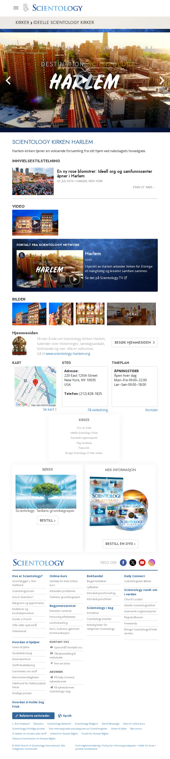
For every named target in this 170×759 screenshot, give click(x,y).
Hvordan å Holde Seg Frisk (28, 704)
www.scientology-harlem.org (68, 353)
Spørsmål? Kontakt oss (67, 647)
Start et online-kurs (134, 723)
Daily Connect (134, 576)
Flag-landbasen (133, 617)
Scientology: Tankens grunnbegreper (45, 510)
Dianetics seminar (61, 611)
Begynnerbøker (96, 581)
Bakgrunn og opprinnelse (28, 603)
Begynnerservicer (63, 606)
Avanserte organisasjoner (84, 438)
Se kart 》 (50, 409)
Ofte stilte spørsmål (24, 625)
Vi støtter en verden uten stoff (29, 733)
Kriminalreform (21, 659)
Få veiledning (98, 410)
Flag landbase (84, 443)
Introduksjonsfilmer (99, 599)
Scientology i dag (100, 608)
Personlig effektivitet (62, 617)
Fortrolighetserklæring (87, 745)
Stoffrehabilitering (23, 665)
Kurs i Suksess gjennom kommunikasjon (64, 631)
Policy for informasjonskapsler (119, 745)
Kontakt (151, 410)
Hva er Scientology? (27, 576)
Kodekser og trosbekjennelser (23, 611)
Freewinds (84, 448)
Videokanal (19, 631)
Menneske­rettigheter (25, 677)
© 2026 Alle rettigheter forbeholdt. (38, 747)
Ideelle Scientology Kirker (84, 433)
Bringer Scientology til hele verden (84, 453)
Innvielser (93, 613)
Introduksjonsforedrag (101, 593)
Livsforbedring (59, 623)
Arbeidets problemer (63, 591)
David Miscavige (110, 723)
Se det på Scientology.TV (104, 278)
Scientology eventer (99, 619)
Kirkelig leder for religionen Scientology (100, 627)
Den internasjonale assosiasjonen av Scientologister (78, 728)
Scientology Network (59, 723)
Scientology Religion (86, 723)
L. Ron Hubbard (21, 723)
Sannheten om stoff (24, 671)
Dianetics (38, 723)
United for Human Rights (64, 733)
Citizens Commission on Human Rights (33, 738)
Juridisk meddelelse (86, 748)
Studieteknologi (22, 653)
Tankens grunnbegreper (65, 597)
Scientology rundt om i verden (140, 592)
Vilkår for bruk (146, 745)
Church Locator (133, 599)
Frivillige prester (22, 693)
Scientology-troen (23, 591)
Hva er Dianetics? (22, 597)
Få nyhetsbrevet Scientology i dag (62, 689)
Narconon (136, 728)
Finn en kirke (84, 428)
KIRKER (84, 420)
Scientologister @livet (137, 581)
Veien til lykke (20, 647)
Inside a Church (22, 619)
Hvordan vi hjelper (26, 642)
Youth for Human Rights (94, 733)
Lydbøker (92, 587)
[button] (15, 80)
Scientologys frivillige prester (28, 728)
